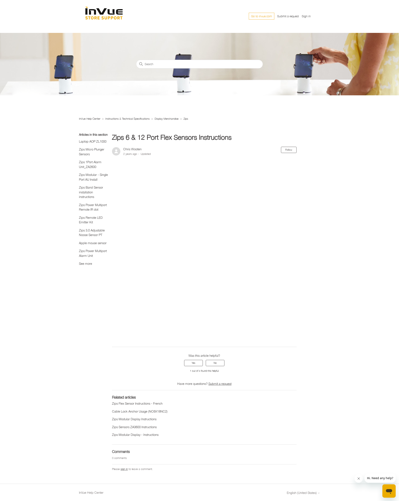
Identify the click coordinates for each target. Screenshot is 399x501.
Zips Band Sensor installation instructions (91, 192)
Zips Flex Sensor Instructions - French (137, 403)
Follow (288, 149)
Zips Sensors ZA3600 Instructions (134, 427)
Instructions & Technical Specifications (127, 118)
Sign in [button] (306, 16)
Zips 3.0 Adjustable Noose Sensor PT (92, 232)
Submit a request (288, 16)
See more (85, 263)
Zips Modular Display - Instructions (135, 434)
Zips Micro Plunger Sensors (91, 151)
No (215, 362)
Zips (185, 118)
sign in (124, 469)
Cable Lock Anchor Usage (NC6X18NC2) (139, 411)
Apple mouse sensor (93, 243)
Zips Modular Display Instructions (134, 419)
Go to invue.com (261, 16)
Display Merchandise (167, 118)
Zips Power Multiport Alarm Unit (93, 253)
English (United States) (302, 493)
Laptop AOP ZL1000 (92, 141)
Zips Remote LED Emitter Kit (91, 220)
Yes (193, 362)
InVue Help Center (89, 118)
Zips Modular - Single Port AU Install (93, 177)
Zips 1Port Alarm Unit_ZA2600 (90, 164)
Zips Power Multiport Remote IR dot (93, 207)
